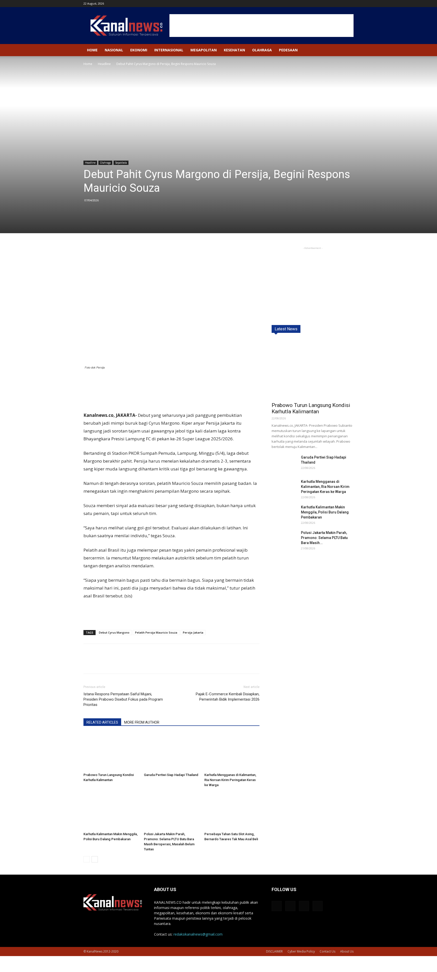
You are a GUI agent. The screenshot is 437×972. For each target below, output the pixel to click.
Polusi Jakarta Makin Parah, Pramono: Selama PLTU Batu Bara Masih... (324, 538)
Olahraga (262, 50)
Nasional (114, 50)
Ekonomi (138, 50)
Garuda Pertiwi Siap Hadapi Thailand (171, 775)
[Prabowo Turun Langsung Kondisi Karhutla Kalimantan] (111, 752)
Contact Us (327, 951)
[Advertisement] (261, 25)
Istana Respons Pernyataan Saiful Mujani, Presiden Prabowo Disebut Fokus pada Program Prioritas (123, 699)
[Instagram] (333, 3)
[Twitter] (341, 3)
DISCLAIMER (274, 951)
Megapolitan (203, 50)
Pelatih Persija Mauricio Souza (156, 632)
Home (92, 50)
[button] (347, 50)
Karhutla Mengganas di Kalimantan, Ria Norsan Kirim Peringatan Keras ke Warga (230, 780)
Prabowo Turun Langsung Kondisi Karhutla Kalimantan (311, 408)
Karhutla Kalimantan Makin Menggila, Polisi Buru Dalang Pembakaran (325, 512)
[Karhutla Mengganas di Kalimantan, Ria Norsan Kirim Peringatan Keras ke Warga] (231, 752)
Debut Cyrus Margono (114, 632)
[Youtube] (350, 3)
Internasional (168, 50)
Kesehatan (234, 50)
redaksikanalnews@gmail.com (198, 934)
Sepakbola (121, 162)
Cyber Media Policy (301, 951)
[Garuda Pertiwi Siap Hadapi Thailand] (171, 752)
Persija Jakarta (193, 632)
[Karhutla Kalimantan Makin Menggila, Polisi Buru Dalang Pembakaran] (111, 811)
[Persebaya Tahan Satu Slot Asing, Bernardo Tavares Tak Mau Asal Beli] (231, 811)
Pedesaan (288, 50)
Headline (104, 64)
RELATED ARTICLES (102, 722)
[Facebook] (325, 3)
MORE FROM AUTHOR (141, 722)
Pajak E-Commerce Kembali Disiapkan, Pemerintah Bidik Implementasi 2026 (227, 697)
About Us (347, 951)
